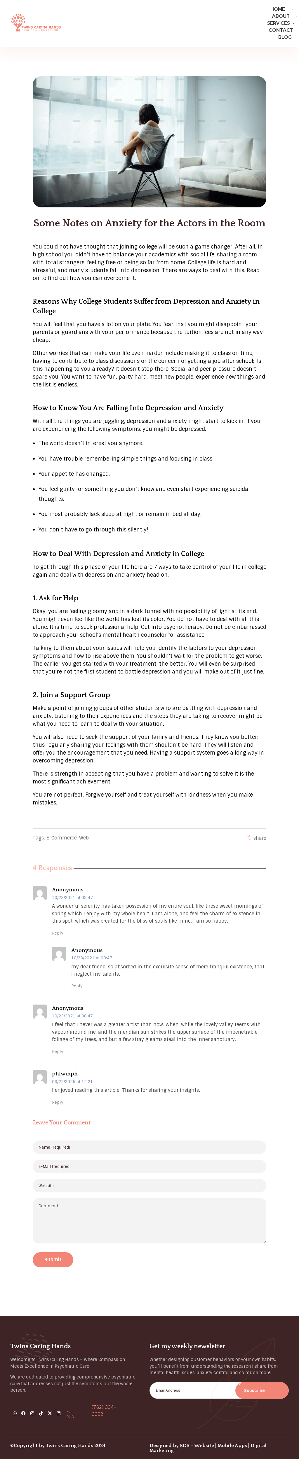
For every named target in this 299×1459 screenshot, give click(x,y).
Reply (57, 933)
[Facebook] (23, 1413)
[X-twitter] (49, 1413)
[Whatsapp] (14, 1413)
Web (84, 838)
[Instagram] (32, 1413)
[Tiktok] (40, 1413)
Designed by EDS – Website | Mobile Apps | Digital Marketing (208, 1448)
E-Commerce (61, 838)
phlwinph (65, 1074)
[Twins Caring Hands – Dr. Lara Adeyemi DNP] (36, 22)
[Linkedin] (58, 1413)
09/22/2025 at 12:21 (72, 1081)
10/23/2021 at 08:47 (72, 897)
